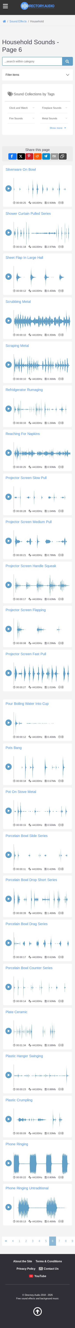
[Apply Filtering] (67, 61)
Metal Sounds (49, 118)
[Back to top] (37, 1315)
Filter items (12, 74)
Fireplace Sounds (51, 107)
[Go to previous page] (13, 1241)
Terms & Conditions (49, 1261)
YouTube (40, 1276)
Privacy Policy (26, 1268)
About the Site (22, 1261)
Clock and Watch (18, 107)
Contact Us (51, 1268)
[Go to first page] (6, 1241)
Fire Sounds (16, 118)
